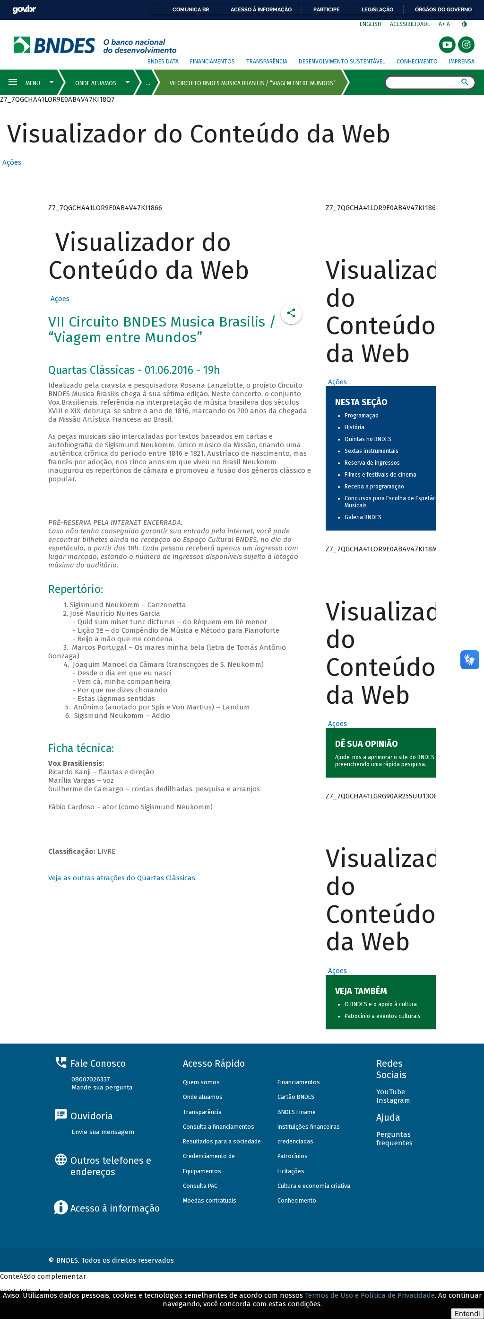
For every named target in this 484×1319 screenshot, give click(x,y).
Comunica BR (191, 9)
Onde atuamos (203, 1096)
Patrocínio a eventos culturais (383, 1016)
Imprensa (462, 61)
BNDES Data (163, 61)
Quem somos (201, 1082)
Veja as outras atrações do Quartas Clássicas (121, 878)
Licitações (290, 1171)
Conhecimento (417, 61)
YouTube (390, 1092)
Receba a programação (374, 486)
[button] (10, 162)
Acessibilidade (410, 24)
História (354, 427)
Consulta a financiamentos (218, 1126)
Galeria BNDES (363, 517)
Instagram (393, 1100)
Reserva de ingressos (372, 463)
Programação (362, 415)
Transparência (266, 61)
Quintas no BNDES (368, 439)
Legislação (377, 9)
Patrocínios (292, 1156)
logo (95, 44)
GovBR (24, 9)
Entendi (467, 1313)
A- (450, 24)
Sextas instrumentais (371, 451)
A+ (443, 24)
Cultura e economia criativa (313, 1185)
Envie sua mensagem (102, 1132)
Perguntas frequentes (394, 1138)
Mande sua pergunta (101, 1087)
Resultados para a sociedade (222, 1141)
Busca (376, 83)
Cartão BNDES (295, 1096)
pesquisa (413, 764)
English (370, 24)
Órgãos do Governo (443, 9)
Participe (326, 9)
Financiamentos (212, 61)
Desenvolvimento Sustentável (342, 61)
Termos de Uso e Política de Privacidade (370, 1295)
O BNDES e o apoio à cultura (381, 1004)
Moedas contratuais (209, 1200)
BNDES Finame (296, 1111)
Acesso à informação (261, 9)
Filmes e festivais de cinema (380, 474)
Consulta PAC (200, 1185)
